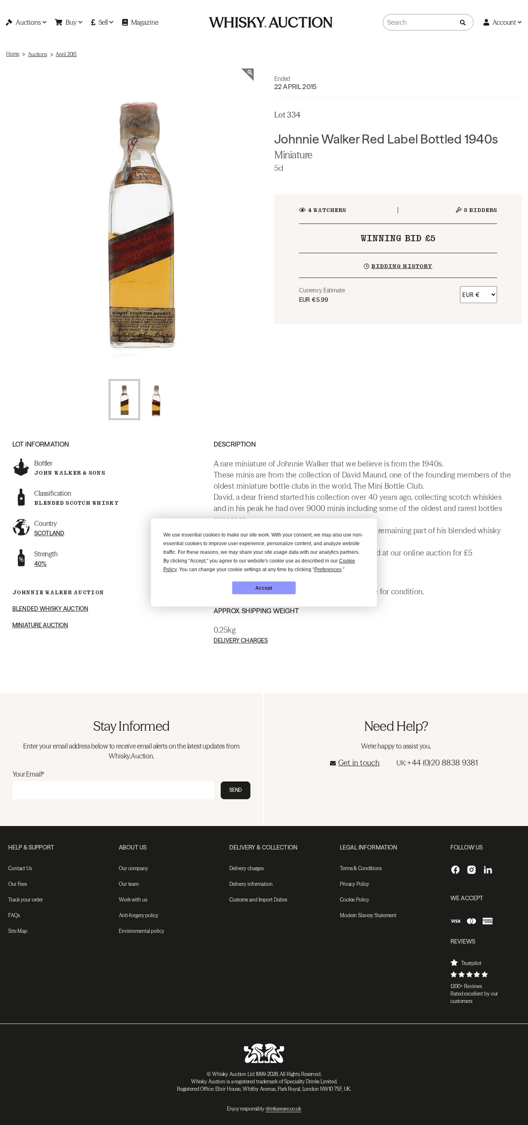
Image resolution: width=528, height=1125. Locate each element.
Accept (263, 588)
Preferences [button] (328, 569)
